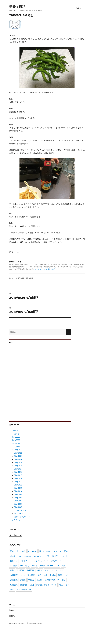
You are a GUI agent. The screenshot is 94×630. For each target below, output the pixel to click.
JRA (66, 551)
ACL (24, 551)
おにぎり (55, 556)
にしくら (14, 561)
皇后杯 (39, 580)
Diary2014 (18, 478)
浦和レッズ (62, 575)
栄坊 (39, 575)
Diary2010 (18, 491)
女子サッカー (17, 520)
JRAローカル (15, 556)
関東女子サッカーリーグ (46, 585)
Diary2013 (18, 482)
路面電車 (24, 585)
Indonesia (57, 551)
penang (37, 556)
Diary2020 (18, 459)
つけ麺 (65, 556)
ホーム (12, 605)
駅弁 (12, 589)
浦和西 (23, 580)
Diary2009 (18, 494)
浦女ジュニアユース (22, 517)
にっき (11, 278)
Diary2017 (18, 469)
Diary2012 (18, 485)
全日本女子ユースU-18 (49, 566)
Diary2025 (16, 440)
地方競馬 (20, 570)
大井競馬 (30, 570)
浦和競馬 (14, 580)
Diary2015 (18, 475)
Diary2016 (18, 472)
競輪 (64, 580)
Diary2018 (18, 466)
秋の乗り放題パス (52, 580)
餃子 (67, 585)
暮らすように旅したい (54, 570)
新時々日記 (17, 7)
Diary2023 (18, 450)
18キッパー (14, 551)
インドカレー (25, 561)
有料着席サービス (17, 575)
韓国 (61, 585)
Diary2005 (18, 507)
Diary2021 (18, 456)
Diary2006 (18, 504)
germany (32, 551)
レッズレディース (19, 510)
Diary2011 (18, 488)
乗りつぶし (24, 566)
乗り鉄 (34, 566)
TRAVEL (15, 431)
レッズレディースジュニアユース (47, 561)
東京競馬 (31, 575)
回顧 (12, 570)
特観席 (31, 580)
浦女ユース (18, 514)
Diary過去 (16, 446)
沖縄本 (53, 575)
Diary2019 (29, 278)
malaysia (27, 556)
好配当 (39, 570)
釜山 (32, 585)
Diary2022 (18, 453)
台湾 (63, 566)
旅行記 (12, 610)
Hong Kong (44, 551)
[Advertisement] (27, 381)
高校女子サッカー (24, 589)
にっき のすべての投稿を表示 (45, 269)
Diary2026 (16, 437)
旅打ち (16, 434)
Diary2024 (16, 443)
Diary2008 (18, 498)
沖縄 (45, 575)
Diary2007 (18, 501)
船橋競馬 (14, 585)
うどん (46, 556)
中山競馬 (14, 566)
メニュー (79, 8)
